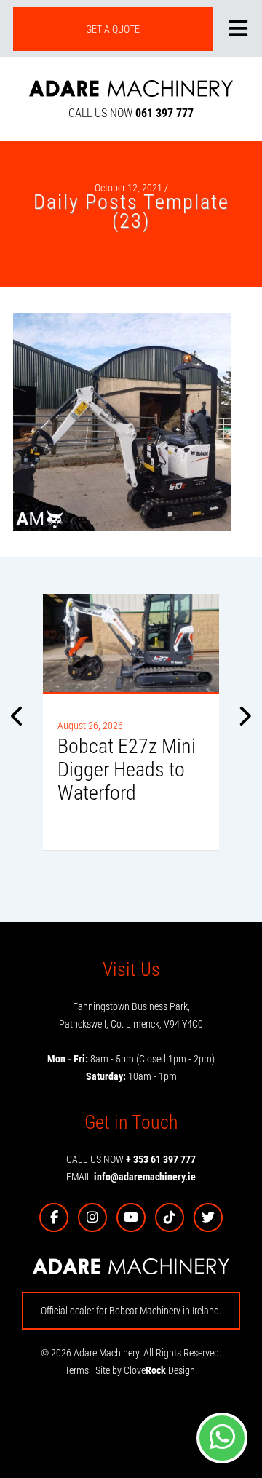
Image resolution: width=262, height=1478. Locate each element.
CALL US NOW (131, 113)
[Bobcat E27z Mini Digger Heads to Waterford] (131, 643)
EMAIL (131, 1177)
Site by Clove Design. (146, 1370)
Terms (77, 1370)
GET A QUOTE (113, 29)
